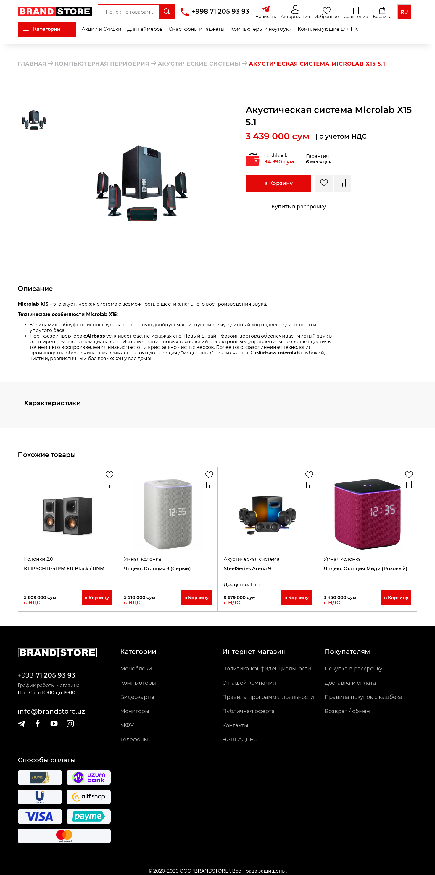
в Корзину (278, 183)
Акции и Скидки (101, 29)
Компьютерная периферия (102, 64)
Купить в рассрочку (298, 206)
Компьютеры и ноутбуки (261, 29)
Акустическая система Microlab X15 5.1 (317, 64)
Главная (32, 64)
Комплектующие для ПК (328, 29)
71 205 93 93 (55, 675)
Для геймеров (145, 29)
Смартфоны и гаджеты (197, 29)
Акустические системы (199, 64)
